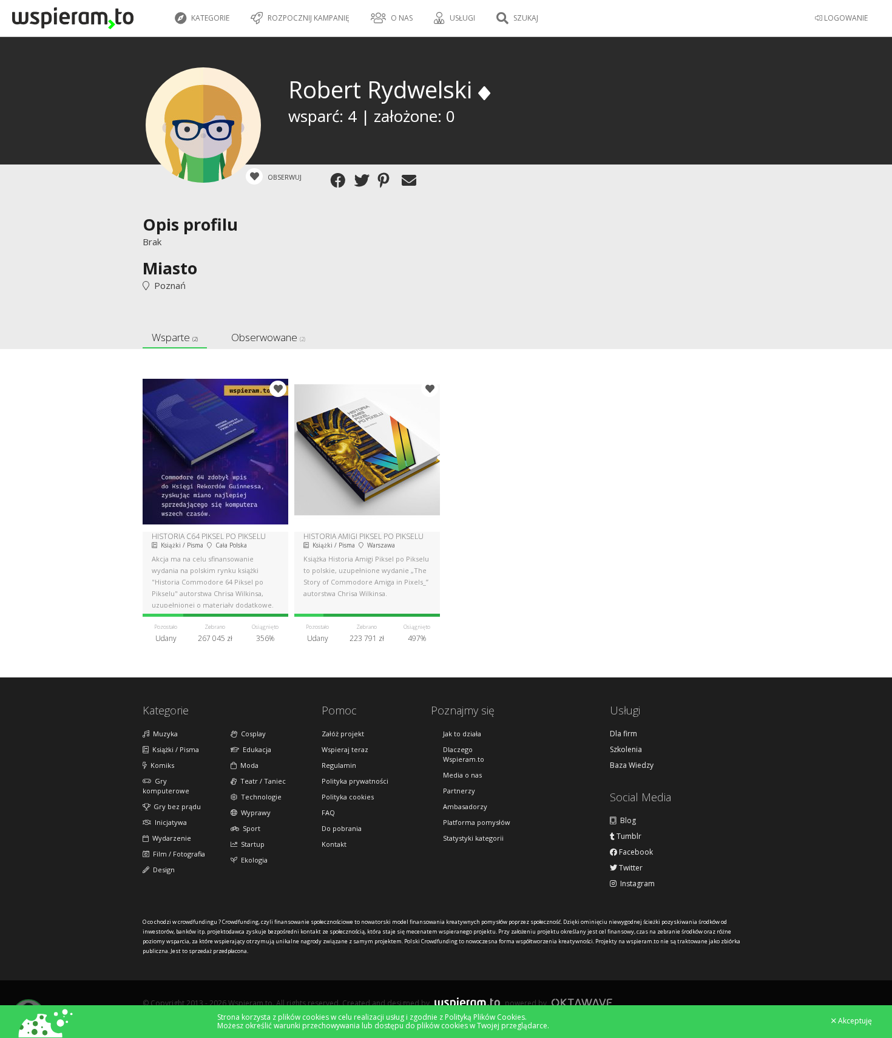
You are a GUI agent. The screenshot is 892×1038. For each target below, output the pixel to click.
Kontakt (334, 844)
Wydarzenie (170, 838)
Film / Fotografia (177, 853)
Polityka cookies (348, 796)
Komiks (160, 765)
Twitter (630, 868)
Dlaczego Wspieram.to (463, 754)
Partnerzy (459, 790)
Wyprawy (254, 812)
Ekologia (252, 859)
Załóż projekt (343, 733)
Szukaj (525, 18)
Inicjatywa (169, 822)
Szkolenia (626, 750)
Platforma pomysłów (476, 822)
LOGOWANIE (845, 18)
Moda (247, 765)
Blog (626, 821)
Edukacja (255, 749)
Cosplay (251, 733)
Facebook (635, 852)
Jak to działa (462, 733)
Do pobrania (342, 828)
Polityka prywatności (355, 780)
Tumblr (628, 836)
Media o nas (462, 774)
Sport (249, 828)
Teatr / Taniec (261, 780)
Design (162, 869)
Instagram (636, 884)
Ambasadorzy (465, 806)
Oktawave (582, 1002)
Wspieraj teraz (345, 749)
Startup (251, 844)
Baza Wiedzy (632, 765)
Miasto (170, 268)
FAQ (328, 812)
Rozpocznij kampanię (308, 18)
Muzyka (163, 733)
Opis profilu (190, 224)
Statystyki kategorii (473, 838)
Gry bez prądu (175, 806)
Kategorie (209, 18)
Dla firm (623, 734)
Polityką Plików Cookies (485, 1017)
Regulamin (339, 765)
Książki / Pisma (174, 749)
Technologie (259, 796)
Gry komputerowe (166, 785)
